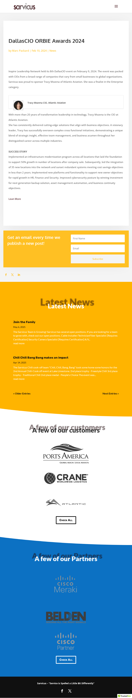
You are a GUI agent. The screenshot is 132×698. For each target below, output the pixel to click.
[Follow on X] (12, 274)
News (52, 50)
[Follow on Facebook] (6, 274)
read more (18, 343)
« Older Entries (21, 393)
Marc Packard (20, 50)
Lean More (15, 198)
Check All (66, 520)
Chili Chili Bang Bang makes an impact (40, 357)
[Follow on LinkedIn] (18, 274)
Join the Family (24, 322)
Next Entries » (111, 393)
